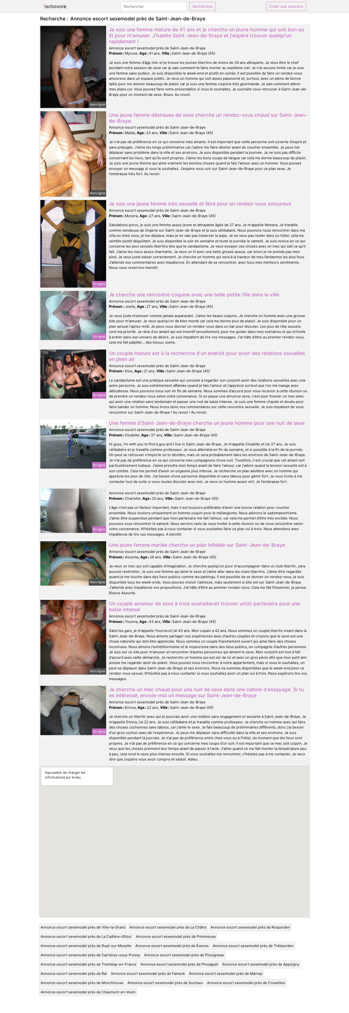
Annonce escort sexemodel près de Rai (74, 973)
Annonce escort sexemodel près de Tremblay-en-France (89, 964)
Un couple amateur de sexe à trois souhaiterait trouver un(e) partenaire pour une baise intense (204, 606)
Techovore (54, 6)
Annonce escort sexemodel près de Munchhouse (82, 982)
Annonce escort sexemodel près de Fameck (148, 973)
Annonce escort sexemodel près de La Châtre (168, 927)
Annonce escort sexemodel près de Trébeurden (253, 945)
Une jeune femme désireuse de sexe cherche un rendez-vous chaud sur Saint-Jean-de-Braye (208, 118)
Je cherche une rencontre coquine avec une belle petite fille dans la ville (194, 295)
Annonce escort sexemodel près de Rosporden (250, 927)
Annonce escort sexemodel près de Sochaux (165, 982)
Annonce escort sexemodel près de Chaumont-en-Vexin (88, 992)
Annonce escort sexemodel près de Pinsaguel (179, 964)
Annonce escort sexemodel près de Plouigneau (184, 955)
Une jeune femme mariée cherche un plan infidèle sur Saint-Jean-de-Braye (197, 545)
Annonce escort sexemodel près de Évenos (172, 945)
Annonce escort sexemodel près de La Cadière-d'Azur (86, 936)
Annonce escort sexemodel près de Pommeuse (176, 936)
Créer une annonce (286, 6)
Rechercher (203, 6)
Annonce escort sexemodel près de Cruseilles (246, 982)
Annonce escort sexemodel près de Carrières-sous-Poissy (90, 955)
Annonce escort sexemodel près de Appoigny (260, 964)
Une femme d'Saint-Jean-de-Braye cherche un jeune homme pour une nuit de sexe (207, 423)
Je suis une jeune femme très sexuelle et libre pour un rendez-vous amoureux (200, 204)
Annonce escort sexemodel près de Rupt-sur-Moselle (86, 945)
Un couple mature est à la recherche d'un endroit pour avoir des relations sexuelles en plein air (207, 356)
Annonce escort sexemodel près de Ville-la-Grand (83, 927)
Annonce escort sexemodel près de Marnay (225, 973)
